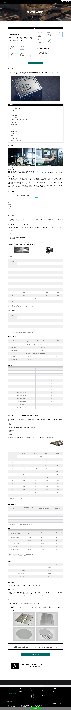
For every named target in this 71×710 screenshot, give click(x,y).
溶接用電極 (32, 697)
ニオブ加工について (13, 112)
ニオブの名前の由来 (13, 138)
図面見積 (54, 691)
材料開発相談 (55, 692)
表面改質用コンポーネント (35, 694)
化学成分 (12, 121)
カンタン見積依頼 (35, 708)
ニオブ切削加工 (13, 113)
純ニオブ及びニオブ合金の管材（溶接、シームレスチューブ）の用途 (22, 128)
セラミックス (43, 695)
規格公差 (12, 126)
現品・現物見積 (55, 690)
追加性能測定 (12, 136)
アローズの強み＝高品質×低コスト (16, 108)
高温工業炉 (32, 695)
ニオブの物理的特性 (13, 115)
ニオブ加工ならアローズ (14, 106)
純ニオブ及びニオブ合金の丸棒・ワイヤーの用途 (18, 119)
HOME (8, 685)
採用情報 (20, 691)
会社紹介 (20, 690)
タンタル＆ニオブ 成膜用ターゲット (16, 140)
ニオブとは (12, 110)
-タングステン (43, 691)
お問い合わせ (56, 3)
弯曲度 (12, 135)
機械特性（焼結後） (14, 124)
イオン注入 (32, 696)
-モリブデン (43, 692)
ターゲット (33, 691)
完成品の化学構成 (14, 122)
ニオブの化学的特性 (13, 117)
